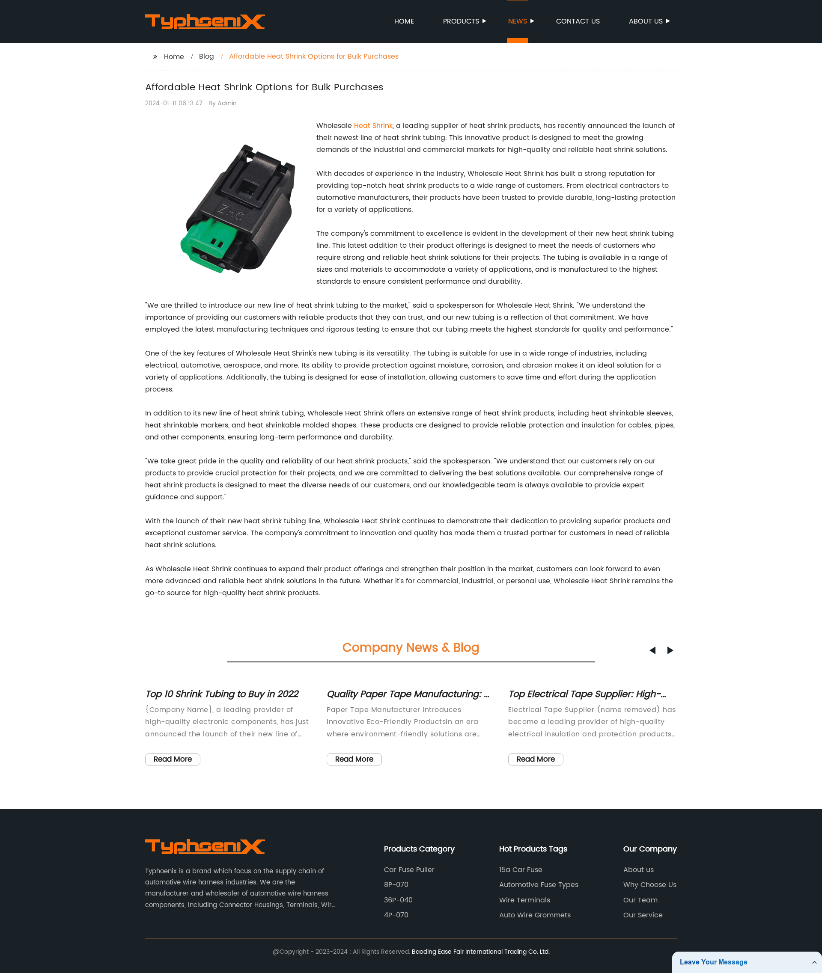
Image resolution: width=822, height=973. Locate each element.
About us (646, 21)
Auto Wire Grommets (535, 915)
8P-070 (396, 885)
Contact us (578, 21)
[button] (652, 650)
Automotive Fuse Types (538, 885)
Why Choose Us (649, 884)
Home (404, 21)
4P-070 (396, 915)
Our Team (640, 900)
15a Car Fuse (520, 870)
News (517, 21)
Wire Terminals (524, 900)
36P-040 (398, 900)
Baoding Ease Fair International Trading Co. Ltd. (481, 952)
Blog (206, 56)
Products (461, 21)
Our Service (643, 915)
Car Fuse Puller (409, 870)
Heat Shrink (373, 125)
